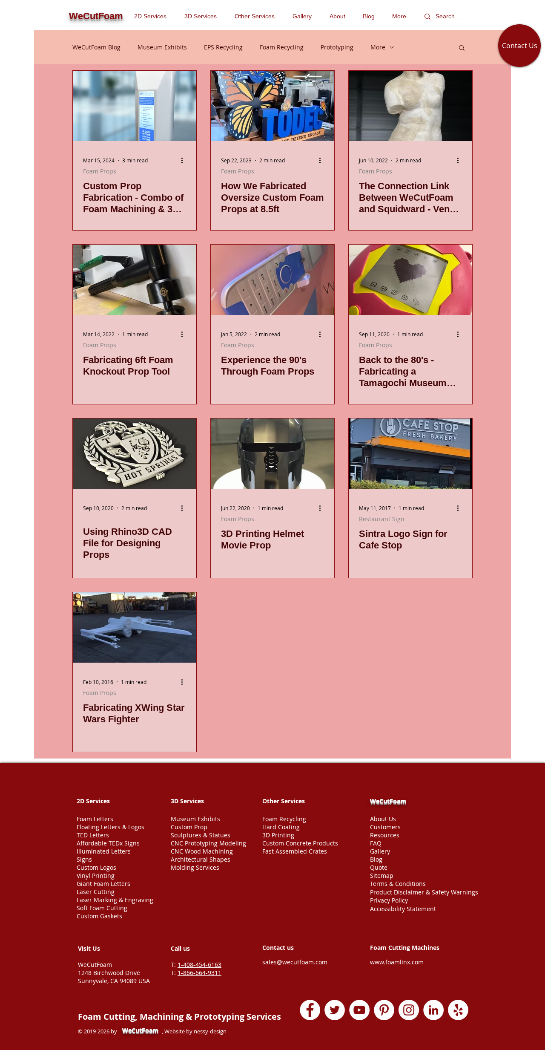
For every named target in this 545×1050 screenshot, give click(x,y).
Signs (84, 859)
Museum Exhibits (162, 47)
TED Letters (93, 835)
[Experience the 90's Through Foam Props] (272, 280)
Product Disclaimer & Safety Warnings (424, 892)
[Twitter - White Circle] (334, 1010)
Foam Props (99, 171)
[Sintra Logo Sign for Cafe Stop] (410, 453)
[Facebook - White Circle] (310, 1010)
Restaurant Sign (381, 518)
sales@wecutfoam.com (294, 962)
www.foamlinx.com (397, 962)
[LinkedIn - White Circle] (433, 1010)
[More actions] (185, 160)
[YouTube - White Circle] (359, 1010)
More (377, 47)
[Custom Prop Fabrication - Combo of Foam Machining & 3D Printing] (134, 106)
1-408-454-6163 (199, 965)
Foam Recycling (282, 47)
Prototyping (337, 47)
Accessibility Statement (403, 909)
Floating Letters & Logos (110, 827)
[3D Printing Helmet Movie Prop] (272, 453)
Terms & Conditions (398, 884)
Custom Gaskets (99, 916)
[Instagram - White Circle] (409, 1010)
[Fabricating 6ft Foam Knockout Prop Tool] (134, 280)
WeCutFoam (388, 801)
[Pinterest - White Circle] (384, 1010)
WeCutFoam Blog (96, 47)
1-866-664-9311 (199, 973)
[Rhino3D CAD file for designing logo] (134, 453)
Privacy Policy (389, 900)
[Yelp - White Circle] (458, 1010)
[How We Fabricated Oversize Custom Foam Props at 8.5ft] (272, 106)
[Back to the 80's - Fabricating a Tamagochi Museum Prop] (410, 280)
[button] (257, 16)
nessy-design (210, 1031)
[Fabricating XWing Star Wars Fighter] (134, 627)
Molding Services (195, 867)
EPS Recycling (223, 47)
